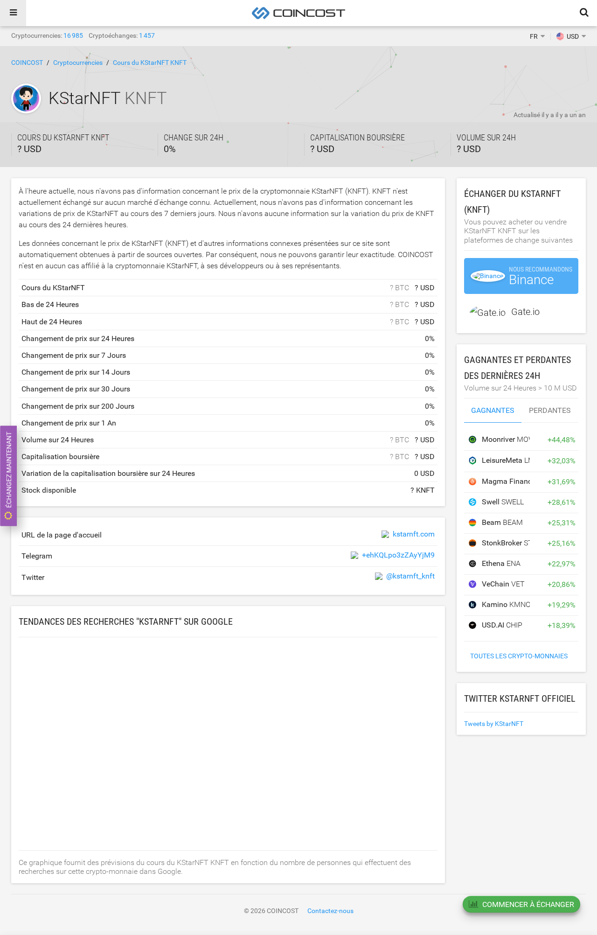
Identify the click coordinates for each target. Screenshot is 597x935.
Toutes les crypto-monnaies (519, 656)
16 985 (73, 35)
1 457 (147, 35)
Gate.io (525, 311)
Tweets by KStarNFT (493, 723)
